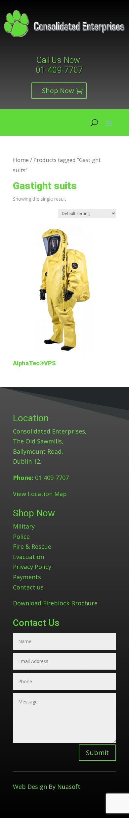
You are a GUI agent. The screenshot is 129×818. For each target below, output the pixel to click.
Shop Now (58, 90)
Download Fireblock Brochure (55, 603)
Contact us (28, 587)
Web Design (30, 787)
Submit (97, 752)
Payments (27, 577)
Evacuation (28, 557)
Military (24, 526)
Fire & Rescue (32, 546)
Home (21, 160)
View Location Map (40, 494)
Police (21, 536)
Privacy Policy (32, 567)
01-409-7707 (59, 70)
